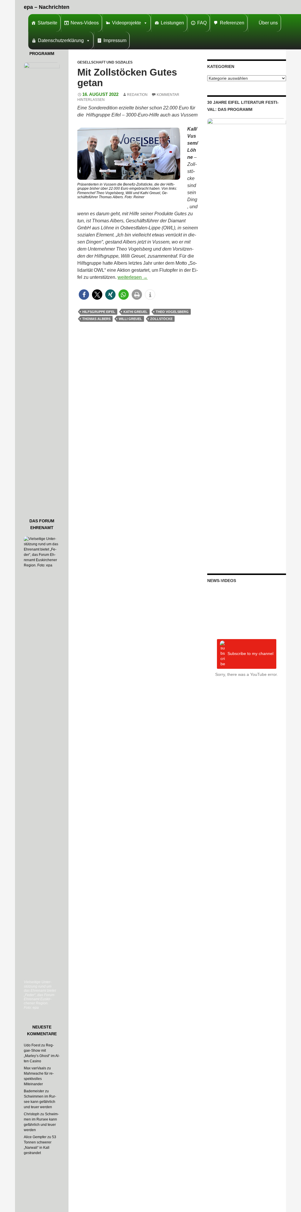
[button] (84, 294)
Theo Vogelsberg (172, 312)
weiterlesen (133, 277)
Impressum (114, 40)
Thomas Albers (96, 319)
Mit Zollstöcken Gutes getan (127, 77)
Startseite (47, 22)
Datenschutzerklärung (61, 40)
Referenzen (232, 22)
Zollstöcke (161, 319)
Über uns (268, 22)
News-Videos (85, 22)
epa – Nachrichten (46, 7)
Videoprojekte (126, 22)
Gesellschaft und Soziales (105, 62)
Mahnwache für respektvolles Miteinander (39, 1078)
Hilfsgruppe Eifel (98, 312)
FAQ (202, 22)
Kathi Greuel (135, 312)
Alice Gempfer (35, 1137)
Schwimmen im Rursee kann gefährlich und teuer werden (40, 1101)
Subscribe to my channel (250, 653)
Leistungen (172, 22)
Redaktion (137, 95)
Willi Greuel (130, 319)
